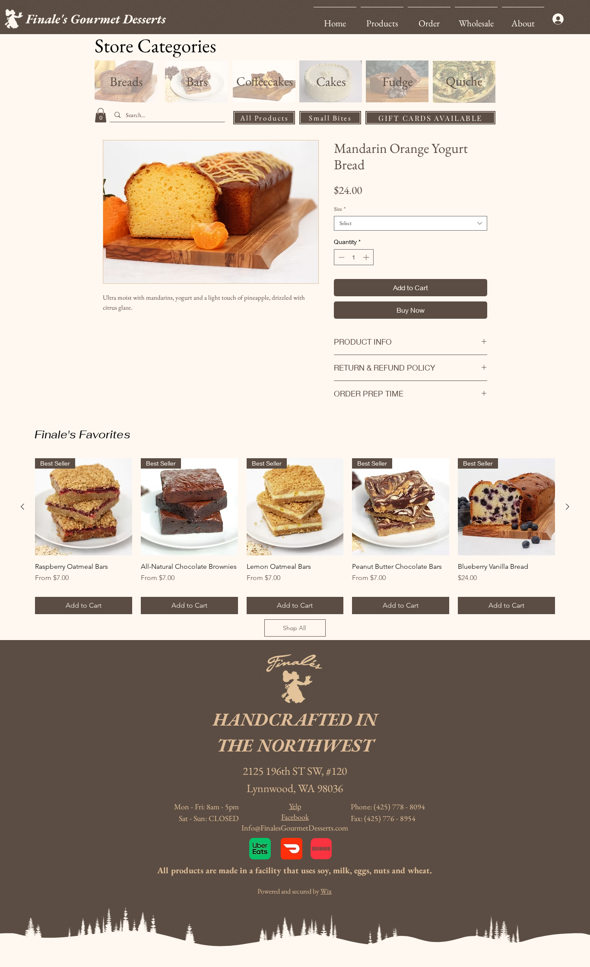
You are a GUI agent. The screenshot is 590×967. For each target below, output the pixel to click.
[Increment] (367, 257)
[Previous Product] (22, 506)
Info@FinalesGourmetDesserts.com (294, 828)
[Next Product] (567, 506)
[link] (101, 115)
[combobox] (410, 223)
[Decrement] (340, 257)
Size (340, 209)
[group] (295, 536)
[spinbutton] (354, 257)
